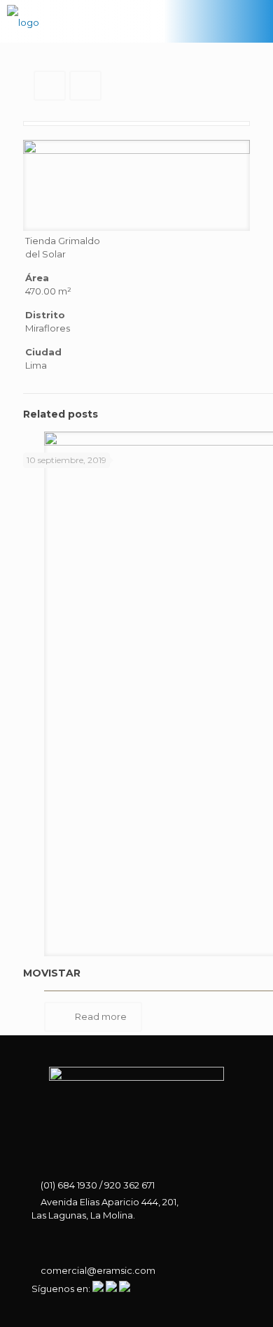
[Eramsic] (23, 20)
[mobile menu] (254, 21)
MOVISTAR (51, 973)
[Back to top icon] (243, 1297)
